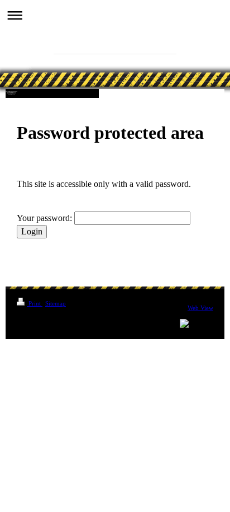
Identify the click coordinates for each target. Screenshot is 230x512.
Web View (200, 307)
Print (34, 303)
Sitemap (55, 303)
